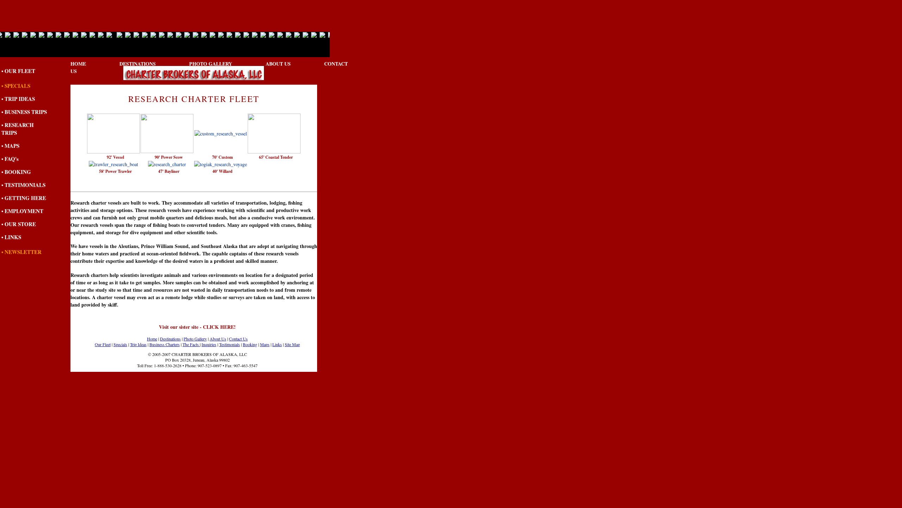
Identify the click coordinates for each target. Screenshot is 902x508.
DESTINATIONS (137, 63)
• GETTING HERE (23, 198)
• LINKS (11, 237)
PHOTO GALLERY (210, 63)
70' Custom (222, 157)
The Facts (191, 344)
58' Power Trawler (115, 171)
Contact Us (238, 338)
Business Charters (164, 344)
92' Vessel (115, 157)
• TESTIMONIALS (23, 185)
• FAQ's (10, 159)
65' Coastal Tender (276, 157)
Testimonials (229, 344)
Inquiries (209, 344)
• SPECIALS (15, 86)
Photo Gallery (195, 338)
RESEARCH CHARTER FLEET (194, 98)
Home (152, 338)
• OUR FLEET (18, 71)
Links (277, 344)
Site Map (292, 344)
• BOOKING (16, 172)
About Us (218, 338)
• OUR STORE (18, 224)
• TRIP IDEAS (18, 99)
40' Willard (222, 171)
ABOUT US (278, 63)
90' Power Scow (169, 157)
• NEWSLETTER (21, 252)
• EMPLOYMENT (22, 211)
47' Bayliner (168, 171)
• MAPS (10, 146)
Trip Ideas (138, 344)
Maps (265, 344)
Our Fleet (103, 344)
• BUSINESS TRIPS (24, 112)
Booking (250, 344)
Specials (120, 344)
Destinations (170, 338)
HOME (78, 63)
